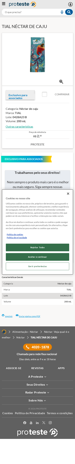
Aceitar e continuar (37, 257)
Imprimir (9, 316)
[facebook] (24, 423)
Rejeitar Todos (37, 247)
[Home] (4, 332)
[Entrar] (71, 4)
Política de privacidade (17, 237)
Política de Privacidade (30, 413)
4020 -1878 (40, 347)
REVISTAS (37, 368)
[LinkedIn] (37, 423)
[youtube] (31, 423)
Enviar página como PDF (29, 316)
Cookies (7, 413)
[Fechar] (68, 194)
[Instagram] (50, 423)
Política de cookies (15, 234)
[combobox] (37, 12)
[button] (55, 94)
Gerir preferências (37, 266)
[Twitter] (43, 423)
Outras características (19, 126)
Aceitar (37, 462)
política (35, 456)
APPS (61, 368)
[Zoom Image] (61, 81)
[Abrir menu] (5, 4)
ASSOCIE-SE (13, 368)
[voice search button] (60, 12)
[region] (37, 232)
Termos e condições (60, 413)
